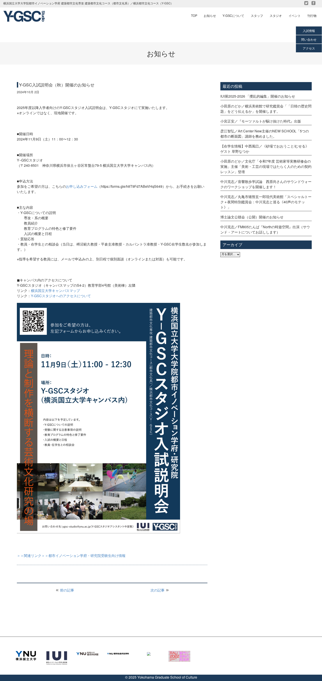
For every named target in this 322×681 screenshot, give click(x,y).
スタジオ (276, 15)
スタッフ (257, 15)
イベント (294, 15)
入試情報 (309, 30)
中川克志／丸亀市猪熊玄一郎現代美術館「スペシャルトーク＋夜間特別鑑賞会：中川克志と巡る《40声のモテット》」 (265, 202)
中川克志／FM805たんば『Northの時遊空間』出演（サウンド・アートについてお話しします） (265, 229)
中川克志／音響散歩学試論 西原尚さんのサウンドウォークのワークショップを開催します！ (265, 184)
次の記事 (157, 590)
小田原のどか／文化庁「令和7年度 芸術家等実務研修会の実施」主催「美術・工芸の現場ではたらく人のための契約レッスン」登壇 (265, 166)
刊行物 (312, 15)
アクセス (309, 48)
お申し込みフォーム (81, 186)
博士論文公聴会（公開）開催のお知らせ (251, 216)
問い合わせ (309, 39)
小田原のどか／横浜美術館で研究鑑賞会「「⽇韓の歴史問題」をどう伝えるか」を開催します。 (265, 109)
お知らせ (210, 15)
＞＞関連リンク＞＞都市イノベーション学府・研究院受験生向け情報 (71, 555)
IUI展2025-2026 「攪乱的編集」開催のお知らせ (257, 96)
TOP (194, 15)
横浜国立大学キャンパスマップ (55, 290)
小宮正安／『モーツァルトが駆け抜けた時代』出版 (260, 121)
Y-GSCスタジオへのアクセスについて (61, 295)
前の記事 (66, 590)
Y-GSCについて (233, 15)
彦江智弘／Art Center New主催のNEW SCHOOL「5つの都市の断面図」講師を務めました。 (264, 133)
